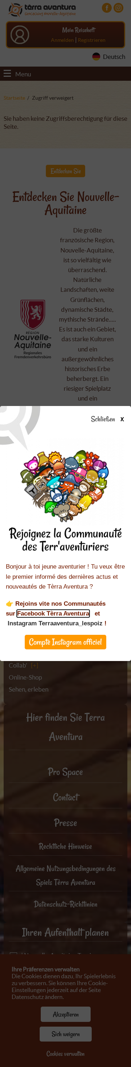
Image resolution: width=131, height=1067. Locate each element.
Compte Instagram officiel (65, 642)
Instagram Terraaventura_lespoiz (55, 623)
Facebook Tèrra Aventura (53, 613)
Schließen (107, 419)
